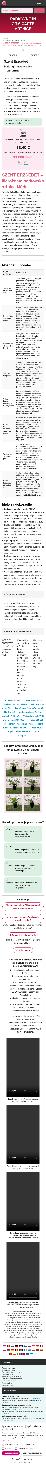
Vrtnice (5, 38)
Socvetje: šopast (12, 700)
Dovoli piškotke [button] (11, 1453)
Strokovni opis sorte (15, 594)
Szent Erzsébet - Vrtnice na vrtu (23, 725)
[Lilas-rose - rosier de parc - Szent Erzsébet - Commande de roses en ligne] (41, 1345)
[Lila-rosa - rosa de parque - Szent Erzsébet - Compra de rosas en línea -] (12, 1349)
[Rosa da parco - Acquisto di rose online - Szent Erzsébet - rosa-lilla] (18, 1353)
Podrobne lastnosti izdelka (18, 631)
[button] (23, 1459)
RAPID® (6, 1414)
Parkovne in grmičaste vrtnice (15, 40)
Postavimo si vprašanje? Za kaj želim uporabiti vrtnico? (23, 918)
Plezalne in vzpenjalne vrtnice (12, 1379)
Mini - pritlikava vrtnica (9, 1381)
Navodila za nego (23, 950)
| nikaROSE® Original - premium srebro (25, 729)
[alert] (23, 1443)
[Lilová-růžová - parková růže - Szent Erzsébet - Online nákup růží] (29, 1345)
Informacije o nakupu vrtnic (23, 935)
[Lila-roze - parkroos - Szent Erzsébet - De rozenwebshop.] (8, 1349)
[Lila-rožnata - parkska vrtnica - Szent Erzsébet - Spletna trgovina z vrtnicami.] (25, 1345)
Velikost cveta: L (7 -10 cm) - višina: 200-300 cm (23, 718)
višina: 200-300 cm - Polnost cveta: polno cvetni (23, 721)
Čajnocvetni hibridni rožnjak (11, 1372)
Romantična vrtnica (8, 1368)
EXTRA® (5, 1403)
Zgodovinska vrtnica (8, 1370)
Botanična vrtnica (7, 1385)
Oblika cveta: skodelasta (15, 704)
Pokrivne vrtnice (7, 1383)
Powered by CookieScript (23, 1462)
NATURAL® (16, 1409)
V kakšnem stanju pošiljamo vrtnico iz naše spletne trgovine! (23, 907)
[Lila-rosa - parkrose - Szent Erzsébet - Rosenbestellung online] (16, 1345)
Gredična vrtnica (7, 1374)
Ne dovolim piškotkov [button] (32, 1453)
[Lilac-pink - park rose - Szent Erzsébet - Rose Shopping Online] (21, 1345)
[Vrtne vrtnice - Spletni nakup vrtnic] (39, 10)
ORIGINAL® (36, 1398)
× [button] (43, 1425)
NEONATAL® (8, 1420)
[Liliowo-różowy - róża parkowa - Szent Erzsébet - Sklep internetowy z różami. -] (4, 1349)
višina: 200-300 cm (33, 700)
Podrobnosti (6, 1440)
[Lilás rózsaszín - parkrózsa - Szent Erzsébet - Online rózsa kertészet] (4, 1345)
